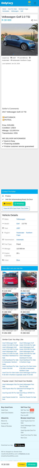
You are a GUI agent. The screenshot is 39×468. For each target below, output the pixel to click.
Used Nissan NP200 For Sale (27, 394)
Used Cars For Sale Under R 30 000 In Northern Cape (11, 374)
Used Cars (4, 410)
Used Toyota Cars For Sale (28, 422)
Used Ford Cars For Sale (29, 435)
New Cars (24, 438)
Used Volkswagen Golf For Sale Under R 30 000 (28, 374)
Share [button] (35, 20)
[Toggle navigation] (35, 3)
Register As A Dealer (27, 413)
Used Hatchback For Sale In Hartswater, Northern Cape (10, 362)
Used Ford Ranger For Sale (27, 389)
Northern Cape (23, 9)
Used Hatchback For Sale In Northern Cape (28, 361)
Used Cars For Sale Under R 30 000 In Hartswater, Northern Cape (28, 368)
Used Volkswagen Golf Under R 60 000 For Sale (27, 348)
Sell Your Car (27, 410)
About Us (4, 421)
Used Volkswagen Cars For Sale (28, 426)
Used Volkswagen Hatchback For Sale (26, 357)
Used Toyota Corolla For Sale (10, 398)
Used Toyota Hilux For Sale (11, 388)
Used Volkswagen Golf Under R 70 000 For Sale (10, 352)
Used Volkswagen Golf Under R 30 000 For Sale (27, 344)
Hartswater (5, 11)
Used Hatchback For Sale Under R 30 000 (10, 367)
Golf (21, 11)
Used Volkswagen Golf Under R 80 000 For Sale (27, 352)
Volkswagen (15, 11)
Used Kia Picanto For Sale (28, 397)
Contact (8, 203)
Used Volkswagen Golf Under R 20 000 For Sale (10, 344)
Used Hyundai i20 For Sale (10, 393)
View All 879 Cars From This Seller (16, 208)
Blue (18, 260)
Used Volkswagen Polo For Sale (10, 385)
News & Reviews (6, 426)
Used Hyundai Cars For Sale (28, 431)
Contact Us (4, 423)
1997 (18, 228)
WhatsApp (20, 203)
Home (4, 9)
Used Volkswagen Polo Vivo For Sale (27, 385)
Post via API (24, 415)
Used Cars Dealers (7, 413)
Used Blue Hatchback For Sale (10, 357)
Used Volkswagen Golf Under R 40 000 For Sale (10, 348)
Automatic (20, 239)
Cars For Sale (12, 9)
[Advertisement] (19, 86)
